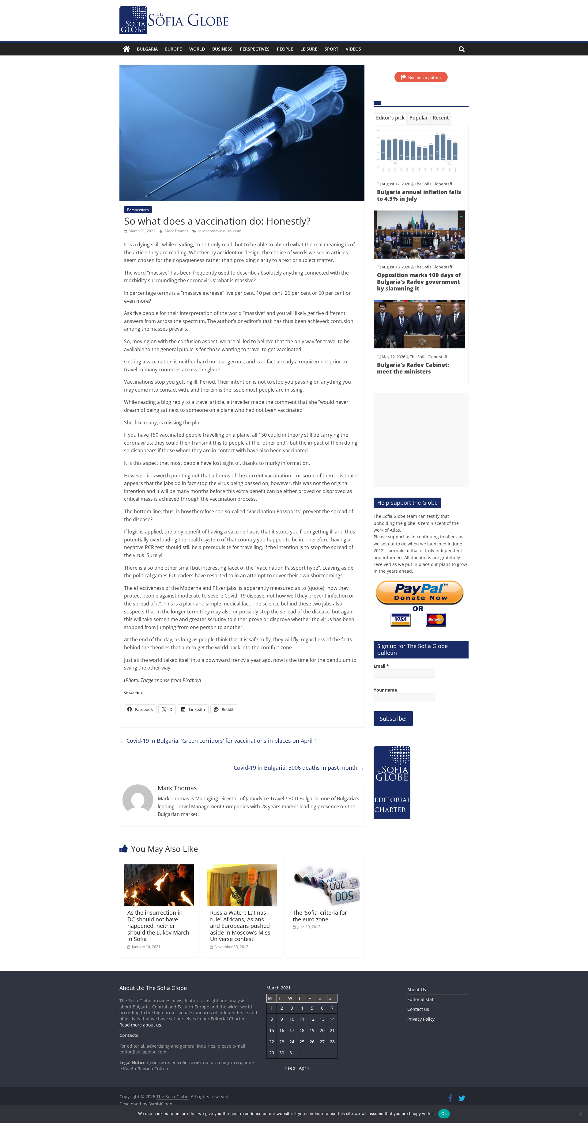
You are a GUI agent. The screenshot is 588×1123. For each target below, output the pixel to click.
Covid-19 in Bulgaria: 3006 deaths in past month (299, 767)
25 (302, 1042)
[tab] (390, 119)
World (197, 49)
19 (312, 1030)
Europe (173, 49)
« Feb (290, 1068)
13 (322, 1019)
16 (281, 1030)
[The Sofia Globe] (126, 49)
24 (291, 1042)
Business (222, 49)
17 (291, 1030)
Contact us (418, 1009)
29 (271, 1053)
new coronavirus (212, 230)
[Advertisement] (421, 440)
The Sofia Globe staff (433, 184)
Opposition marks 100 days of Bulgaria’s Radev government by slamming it (419, 281)
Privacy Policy (421, 1019)
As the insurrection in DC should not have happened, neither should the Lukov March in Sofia (158, 926)
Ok (444, 1113)
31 (291, 1053)
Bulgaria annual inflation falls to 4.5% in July (419, 195)
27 (322, 1042)
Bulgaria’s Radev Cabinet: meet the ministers (413, 368)
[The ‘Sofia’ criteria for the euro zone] (325, 868)
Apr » (304, 1068)
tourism (234, 230)
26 (312, 1042)
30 (281, 1053)
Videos (353, 49)
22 (271, 1042)
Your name (385, 690)
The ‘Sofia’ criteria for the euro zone (320, 916)
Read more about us (140, 1025)
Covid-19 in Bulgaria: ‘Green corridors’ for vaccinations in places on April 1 (218, 740)
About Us (416, 989)
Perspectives (255, 49)
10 (291, 1019)
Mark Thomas (177, 230)
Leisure (308, 49)
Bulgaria (147, 49)
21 (332, 1030)
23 (281, 1042)
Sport (331, 49)
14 (332, 1019)
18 (302, 1030)
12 (312, 1019)
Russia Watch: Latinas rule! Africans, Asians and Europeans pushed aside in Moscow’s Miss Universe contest (240, 926)
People (285, 49)
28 (332, 1042)
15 (271, 1030)
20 (322, 1030)
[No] (580, 1114)
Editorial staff (421, 999)
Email (381, 666)
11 (302, 1019)
